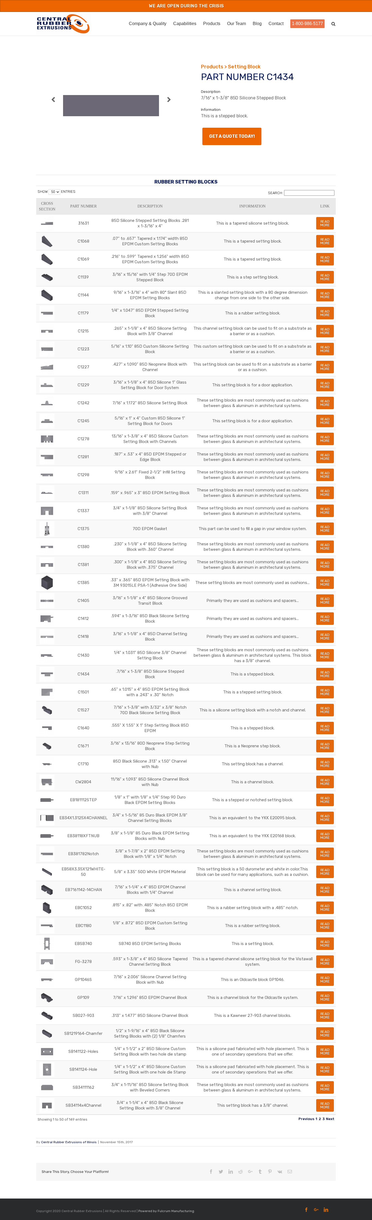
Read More (325, 223)
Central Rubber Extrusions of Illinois (69, 1142)
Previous (306, 1119)
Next (330, 1119)
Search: (275, 193)
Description (150, 206)
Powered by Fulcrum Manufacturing (166, 1211)
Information (252, 206)
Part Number (83, 206)
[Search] (333, 23)
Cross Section (47, 206)
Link (325, 206)
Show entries (56, 191)
